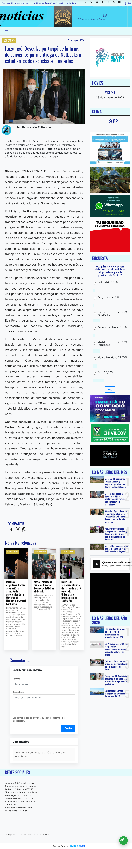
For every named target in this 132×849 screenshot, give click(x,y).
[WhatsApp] (92, 3)
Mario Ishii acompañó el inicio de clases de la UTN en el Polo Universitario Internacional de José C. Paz (71, 591)
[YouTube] (120, 3)
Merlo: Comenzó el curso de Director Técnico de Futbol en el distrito (44, 587)
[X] (98, 3)
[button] (87, 3)
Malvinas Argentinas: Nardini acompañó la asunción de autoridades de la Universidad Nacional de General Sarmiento (16, 593)
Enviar (68, 728)
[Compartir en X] (17, 529)
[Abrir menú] (7, 31)
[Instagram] (109, 3)
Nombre (16, 679)
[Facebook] (103, 3)
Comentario (18, 692)
